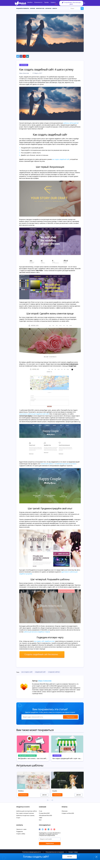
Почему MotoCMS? (44, 813)
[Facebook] (21, 56)
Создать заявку (20, 834)
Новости (54, 8)
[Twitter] (17, 56)
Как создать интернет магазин (25, 813)
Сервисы (53, 2)
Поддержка (19, 831)
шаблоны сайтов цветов (70, 123)
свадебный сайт (40, 672)
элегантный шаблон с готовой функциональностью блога (58, 464)
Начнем (69, 856)
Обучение (32, 8)
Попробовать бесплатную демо (72, 3)
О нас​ (40, 811)
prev (48, 800)
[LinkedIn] (27, 56)
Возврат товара (73, 852)
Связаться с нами (21, 829)
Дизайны (30, 2)
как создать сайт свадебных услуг (44, 641)
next (52, 800)
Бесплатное (48, 8)
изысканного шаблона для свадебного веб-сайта (34, 414)
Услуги (18, 817)
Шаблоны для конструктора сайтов (26, 811)
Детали (44, 795)
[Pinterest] (24, 56)
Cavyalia (54, 791)
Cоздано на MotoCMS (68, 813)
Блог (56, 4)
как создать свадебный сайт (60, 159)
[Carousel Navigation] (50, 800)
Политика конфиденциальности (31, 852)
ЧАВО (40, 817)
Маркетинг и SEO (40, 8)
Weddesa (21, 791)
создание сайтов (53, 672)
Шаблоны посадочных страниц (25, 815)
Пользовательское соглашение (55, 852)
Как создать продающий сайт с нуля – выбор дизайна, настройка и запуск (67, 758)
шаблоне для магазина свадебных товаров (36, 632)
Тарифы (46, 2)
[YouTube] (45, 829)
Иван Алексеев (24, 73)
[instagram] (51, 829)
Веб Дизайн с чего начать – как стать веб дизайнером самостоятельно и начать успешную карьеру (33, 758)
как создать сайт (26, 672)
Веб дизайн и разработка (22, 8)
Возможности (38, 2)
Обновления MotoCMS (45, 815)
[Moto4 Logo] (20, 3)
